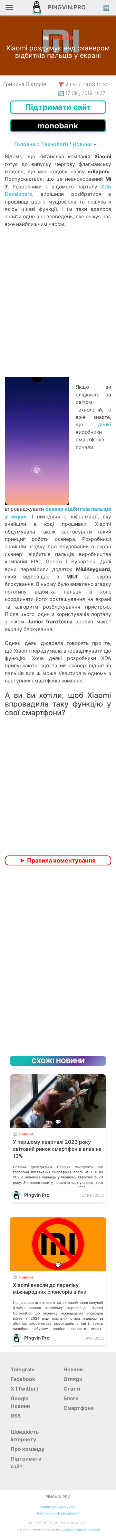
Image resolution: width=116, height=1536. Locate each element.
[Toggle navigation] (9, 9)
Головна (24, 144)
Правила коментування (61, 860)
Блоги (71, 1398)
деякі (104, 424)
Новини (73, 1369)
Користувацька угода (58, 1507)
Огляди (72, 1379)
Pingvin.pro (65, 7)
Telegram (23, 1369)
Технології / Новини (66, 144)
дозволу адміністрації (81, 1529)
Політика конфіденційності (58, 1513)
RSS (16, 1415)
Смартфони (78, 1408)
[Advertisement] (58, 313)
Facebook (23, 1379)
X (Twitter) (24, 1388)
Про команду (27, 1449)
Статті (71, 1388)
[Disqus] (58, 955)
